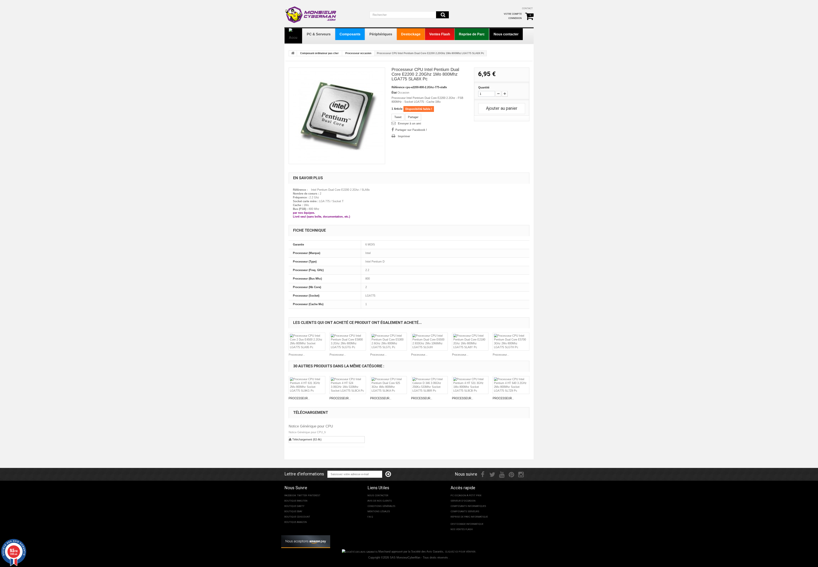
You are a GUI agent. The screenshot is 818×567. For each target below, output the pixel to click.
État (394, 92)
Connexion (515, 18)
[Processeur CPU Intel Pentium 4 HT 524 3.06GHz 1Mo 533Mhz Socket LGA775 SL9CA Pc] (348, 385)
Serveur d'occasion (463, 500)
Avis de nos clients (379, 500)
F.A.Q (370, 516)
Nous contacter (377, 495)
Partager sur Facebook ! (411, 129)
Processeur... (297, 354)
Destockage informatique (467, 524)
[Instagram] (521, 474)
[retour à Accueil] (293, 53)
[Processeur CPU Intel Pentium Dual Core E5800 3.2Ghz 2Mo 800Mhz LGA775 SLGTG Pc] (348, 342)
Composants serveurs (465, 511)
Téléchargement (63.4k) (306, 439)
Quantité (483, 87)
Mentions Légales (378, 511)
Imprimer (404, 136)
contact (527, 8)
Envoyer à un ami (409, 123)
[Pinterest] (511, 474)
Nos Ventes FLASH (462, 529)
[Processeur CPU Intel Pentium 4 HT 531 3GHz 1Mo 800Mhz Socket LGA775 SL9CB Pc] (470, 385)
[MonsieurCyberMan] (311, 12)
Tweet (398, 117)
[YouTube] (502, 474)
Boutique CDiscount (297, 516)
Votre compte (513, 14)
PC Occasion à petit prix (466, 495)
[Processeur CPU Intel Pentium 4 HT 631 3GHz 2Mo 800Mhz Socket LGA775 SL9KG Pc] (307, 385)
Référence (398, 87)
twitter (302, 495)
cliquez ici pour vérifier (460, 551)
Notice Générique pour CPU (311, 426)
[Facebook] (482, 474)
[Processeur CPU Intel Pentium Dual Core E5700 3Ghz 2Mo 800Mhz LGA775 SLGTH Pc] (511, 342)
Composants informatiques (468, 506)
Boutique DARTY (294, 506)
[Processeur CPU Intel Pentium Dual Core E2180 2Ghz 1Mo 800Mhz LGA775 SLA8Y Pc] (470, 342)
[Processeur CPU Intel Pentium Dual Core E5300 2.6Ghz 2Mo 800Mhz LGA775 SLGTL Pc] (388, 342)
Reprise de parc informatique (469, 516)
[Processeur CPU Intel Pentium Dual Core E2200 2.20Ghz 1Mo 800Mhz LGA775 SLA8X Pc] (337, 116)
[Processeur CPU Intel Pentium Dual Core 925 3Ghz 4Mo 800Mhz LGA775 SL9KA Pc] (388, 385)
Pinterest (314, 495)
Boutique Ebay (293, 511)
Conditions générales (381, 506)
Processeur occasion (358, 53)
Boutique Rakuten (295, 500)
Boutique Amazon (295, 522)
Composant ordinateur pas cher (319, 53)
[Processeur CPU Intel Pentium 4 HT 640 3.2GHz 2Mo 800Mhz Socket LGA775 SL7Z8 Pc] (511, 385)
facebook (290, 495)
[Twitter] (492, 474)
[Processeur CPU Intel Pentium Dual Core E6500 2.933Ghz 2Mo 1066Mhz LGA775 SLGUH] (429, 342)
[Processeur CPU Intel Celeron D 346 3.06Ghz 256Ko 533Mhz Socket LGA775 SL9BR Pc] (429, 385)
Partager (413, 117)
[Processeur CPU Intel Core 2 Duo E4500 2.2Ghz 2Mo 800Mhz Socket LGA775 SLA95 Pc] (307, 342)
